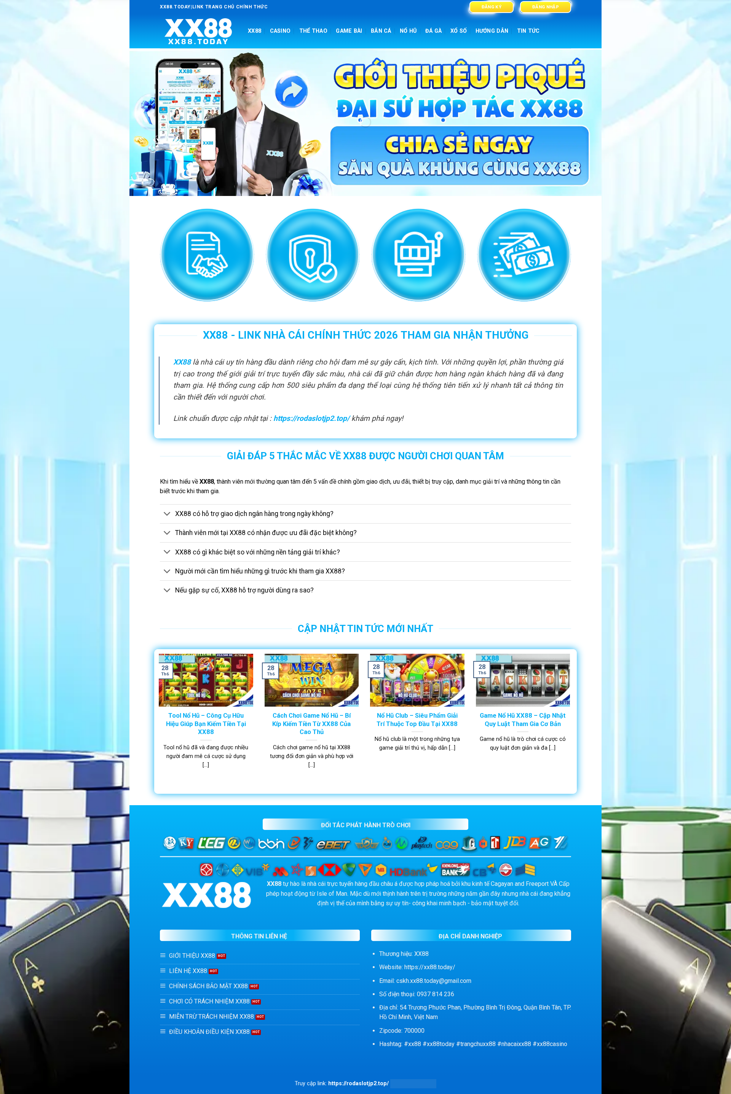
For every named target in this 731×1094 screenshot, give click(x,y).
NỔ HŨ (408, 31)
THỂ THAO (313, 31)
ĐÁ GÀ (433, 31)
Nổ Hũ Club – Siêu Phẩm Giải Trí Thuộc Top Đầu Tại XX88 (417, 720)
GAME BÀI (349, 31)
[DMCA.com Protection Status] (413, 1083)
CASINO (280, 31)
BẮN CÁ (381, 31)
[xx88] (198, 31)
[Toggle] (167, 514)
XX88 (254, 31)
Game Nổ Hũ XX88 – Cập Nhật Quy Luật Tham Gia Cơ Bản (523, 720)
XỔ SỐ (458, 31)
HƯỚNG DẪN (492, 31)
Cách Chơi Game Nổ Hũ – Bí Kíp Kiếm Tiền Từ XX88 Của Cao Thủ (311, 724)
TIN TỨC (528, 31)
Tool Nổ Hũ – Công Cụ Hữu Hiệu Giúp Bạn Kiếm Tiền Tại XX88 (206, 724)
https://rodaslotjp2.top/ (311, 418)
